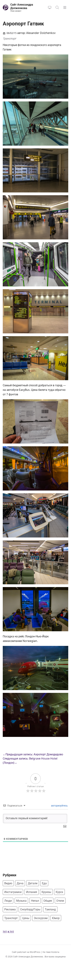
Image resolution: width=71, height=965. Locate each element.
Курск (59, 892)
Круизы (46, 892)
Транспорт (9, 38)
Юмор (56, 918)
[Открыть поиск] (57, 7)
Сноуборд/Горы (30, 909)
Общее (47, 901)
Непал (35, 901)
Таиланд (50, 909)
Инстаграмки (13, 892)
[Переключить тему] (49, 7)
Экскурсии (41, 918)
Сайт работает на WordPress (26, 952)
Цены (25, 918)
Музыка (21, 901)
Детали (32, 883)
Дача (20, 883)
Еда (44, 883)
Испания (31, 892)
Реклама (10, 909)
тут (5, 931)
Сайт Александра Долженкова (28, 956)
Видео (8, 883)
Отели (60, 901)
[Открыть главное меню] (64, 7)
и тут (11, 931)
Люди (8, 901)
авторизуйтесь (59, 805)
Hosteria (55, 952)
